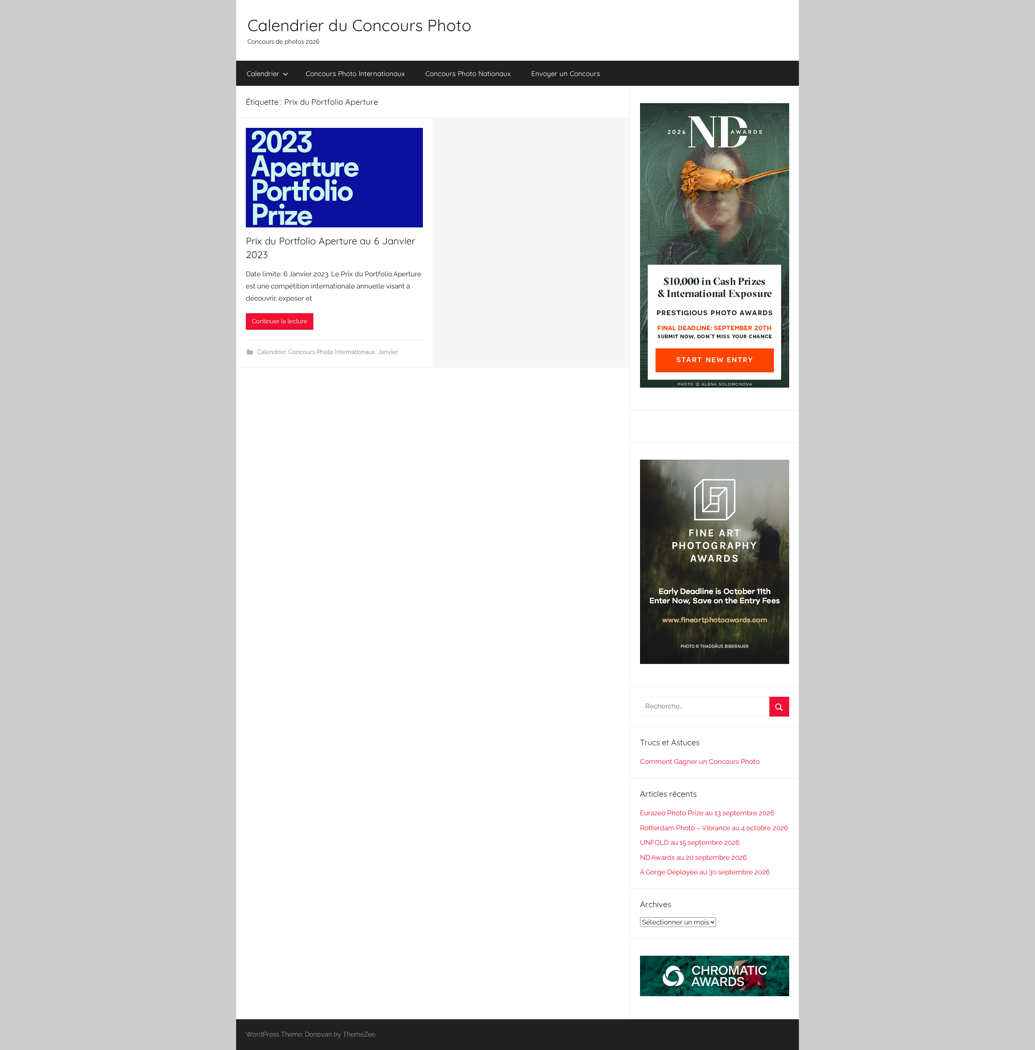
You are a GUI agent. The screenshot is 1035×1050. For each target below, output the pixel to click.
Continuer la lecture (279, 321)
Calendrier (263, 73)
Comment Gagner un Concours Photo (700, 761)
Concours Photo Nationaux (468, 73)
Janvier (388, 352)
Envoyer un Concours (565, 73)
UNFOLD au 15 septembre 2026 (689, 842)
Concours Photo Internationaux (355, 73)
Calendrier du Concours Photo (359, 25)
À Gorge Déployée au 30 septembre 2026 (705, 872)
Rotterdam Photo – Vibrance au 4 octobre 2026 (714, 828)
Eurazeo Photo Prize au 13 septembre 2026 (707, 813)
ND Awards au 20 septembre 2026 (693, 857)
